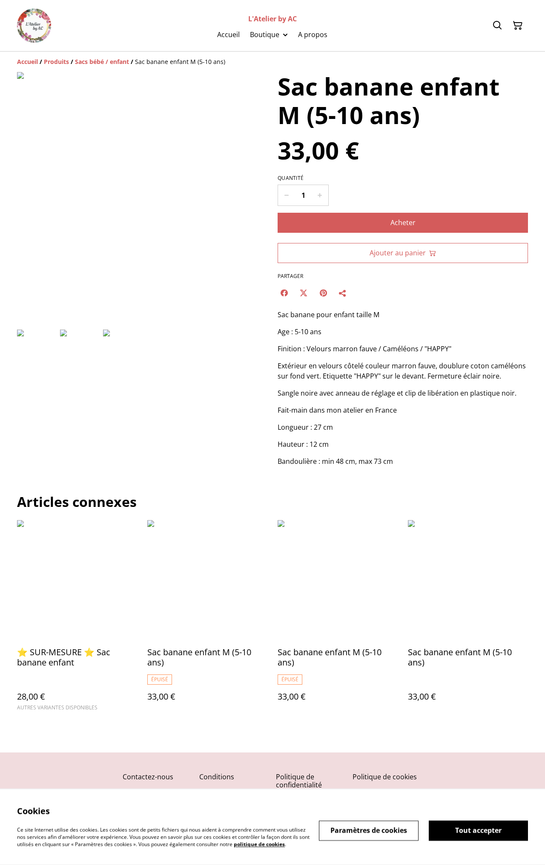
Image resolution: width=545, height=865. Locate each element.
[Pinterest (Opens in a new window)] (323, 292)
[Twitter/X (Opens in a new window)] (303, 292)
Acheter (403, 222)
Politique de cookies (385, 776)
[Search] (497, 25)
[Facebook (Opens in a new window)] (284, 292)
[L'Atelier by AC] (34, 26)
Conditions (216, 776)
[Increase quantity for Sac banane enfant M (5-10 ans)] (320, 195)
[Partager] (342, 292)
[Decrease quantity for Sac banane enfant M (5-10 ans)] (286, 195)
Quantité (291, 178)
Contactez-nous (148, 776)
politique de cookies (259, 844)
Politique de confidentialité (299, 781)
